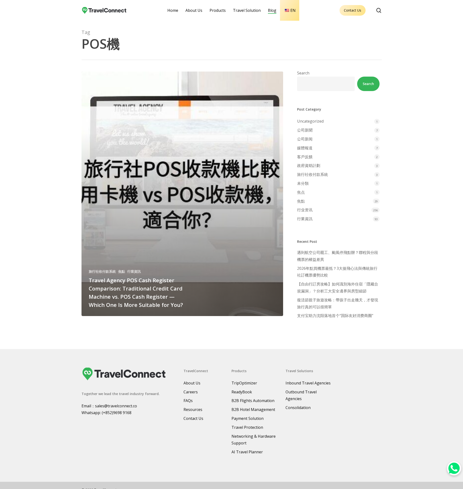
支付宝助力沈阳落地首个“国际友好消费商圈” (335, 315)
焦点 (301, 192)
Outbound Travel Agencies (301, 395)
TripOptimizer (244, 383)
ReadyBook (242, 392)
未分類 (303, 183)
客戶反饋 (305, 156)
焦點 (121, 271)
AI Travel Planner (247, 452)
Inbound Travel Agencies (308, 383)
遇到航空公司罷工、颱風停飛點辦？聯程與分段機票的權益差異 (337, 256)
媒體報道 (305, 148)
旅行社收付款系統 (102, 271)
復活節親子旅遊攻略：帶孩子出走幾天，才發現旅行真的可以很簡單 (337, 303)
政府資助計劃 (308, 165)
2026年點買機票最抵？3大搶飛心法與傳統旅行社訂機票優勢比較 (337, 272)
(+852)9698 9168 (116, 412)
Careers (191, 392)
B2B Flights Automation (253, 400)
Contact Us (352, 10)
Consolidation (298, 407)
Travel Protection (247, 427)
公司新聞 (305, 130)
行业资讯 (305, 209)
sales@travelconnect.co (116, 406)
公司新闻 (305, 139)
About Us (192, 383)
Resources (193, 409)
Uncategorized (310, 121)
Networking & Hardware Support (254, 440)
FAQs (188, 400)
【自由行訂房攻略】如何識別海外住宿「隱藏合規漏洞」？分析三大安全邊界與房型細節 (337, 287)
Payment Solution (248, 418)
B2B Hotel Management (253, 409)
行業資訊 (134, 271)
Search (303, 73)
